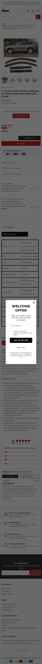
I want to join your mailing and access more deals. (22, 333)
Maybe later (21, 347)
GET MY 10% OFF (21, 340)
